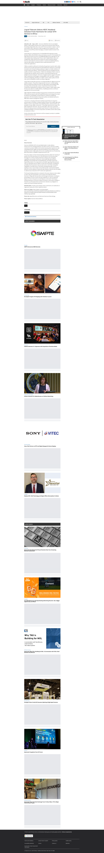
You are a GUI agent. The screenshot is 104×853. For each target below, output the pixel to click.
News (28, 5)
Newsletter (58, 40)
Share (27, 40)
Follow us (51, 40)
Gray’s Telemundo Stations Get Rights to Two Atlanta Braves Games (71, 148)
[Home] (24, 5)
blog (26, 205)
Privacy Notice (30, 130)
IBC (43, 22)
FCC (48, 22)
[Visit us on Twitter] (67, 2)
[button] (79, 1)
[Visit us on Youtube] (71, 2)
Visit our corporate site (67, 832)
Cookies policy (68, 840)
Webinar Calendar (56, 22)
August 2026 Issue (35, 22)
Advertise (68, 843)
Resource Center (51, 5)
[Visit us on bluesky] (72, 2)
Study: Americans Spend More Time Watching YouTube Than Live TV (71, 142)
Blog (25, 36)
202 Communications (33, 36)
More (65, 5)
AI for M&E (65, 22)
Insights (33, 5)
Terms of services (41, 129)
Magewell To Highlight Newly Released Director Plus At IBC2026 (70, 136)
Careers (39, 843)
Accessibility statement (29, 843)
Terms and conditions (29, 840)
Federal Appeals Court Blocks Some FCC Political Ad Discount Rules (71, 158)
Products (39, 5)
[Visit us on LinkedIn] (69, 2)
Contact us (54, 843)
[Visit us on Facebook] (65, 2)
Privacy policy (54, 840)
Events (44, 5)
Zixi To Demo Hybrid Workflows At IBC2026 (71, 153)
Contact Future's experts (43, 840)
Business (26, 26)
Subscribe (59, 5)
